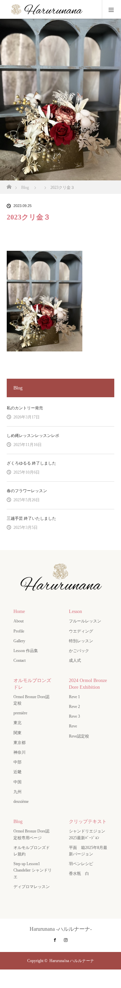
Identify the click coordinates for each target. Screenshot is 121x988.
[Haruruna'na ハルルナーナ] (60, 592)
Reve (73, 726)
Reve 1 (74, 696)
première (22, 713)
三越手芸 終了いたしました (31, 518)
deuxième (23, 801)
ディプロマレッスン (31, 886)
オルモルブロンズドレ (32, 683)
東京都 (19, 742)
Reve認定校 (79, 736)
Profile (18, 631)
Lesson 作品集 (25, 650)
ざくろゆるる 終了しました (31, 463)
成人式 (75, 660)
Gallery (19, 641)
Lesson (75, 611)
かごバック (79, 650)
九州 (17, 791)
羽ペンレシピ (81, 863)
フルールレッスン (85, 621)
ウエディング (81, 631)
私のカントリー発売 (25, 408)
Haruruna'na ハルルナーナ (71, 960)
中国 (17, 782)
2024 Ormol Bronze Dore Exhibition (88, 683)
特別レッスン (81, 641)
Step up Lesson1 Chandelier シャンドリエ (32, 870)
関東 (17, 732)
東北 (17, 722)
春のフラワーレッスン (27, 490)
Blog (18, 821)
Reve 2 (74, 706)
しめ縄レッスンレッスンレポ (33, 435)
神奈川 (19, 752)
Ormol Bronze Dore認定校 (31, 700)
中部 (17, 762)
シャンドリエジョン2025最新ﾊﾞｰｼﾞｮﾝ (87, 834)
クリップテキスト (88, 821)
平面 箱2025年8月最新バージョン (88, 850)
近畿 (17, 772)
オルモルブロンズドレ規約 (31, 850)
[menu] (111, 9)
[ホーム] (9, 185)
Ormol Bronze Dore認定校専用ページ (31, 834)
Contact (19, 660)
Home (19, 611)
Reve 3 (74, 716)
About (18, 621)
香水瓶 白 (79, 873)
